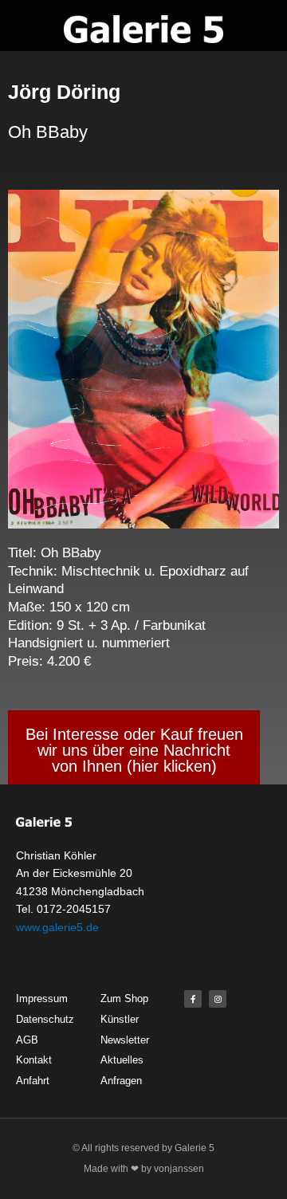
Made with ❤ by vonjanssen (144, 1168)
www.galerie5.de (57, 927)
